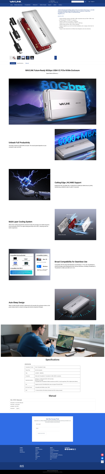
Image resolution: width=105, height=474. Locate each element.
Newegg (21, 450)
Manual (27, 63)
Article (55, 4)
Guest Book (37, 456)
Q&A (36, 454)
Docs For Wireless (38, 449)
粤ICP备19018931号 (52, 473)
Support (49, 4)
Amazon (21, 449)
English (92, 1)
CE (35, 459)
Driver (36, 450)
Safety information (53, 456)
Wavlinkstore (22, 452)
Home (11, 4)
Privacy (51, 452)
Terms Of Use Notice (54, 453)
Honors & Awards (53, 457)
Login (89, 1)
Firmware (37, 452)
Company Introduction (54, 450)
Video (36, 457)
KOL (51, 459)
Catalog (60, 4)
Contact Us (52, 449)
